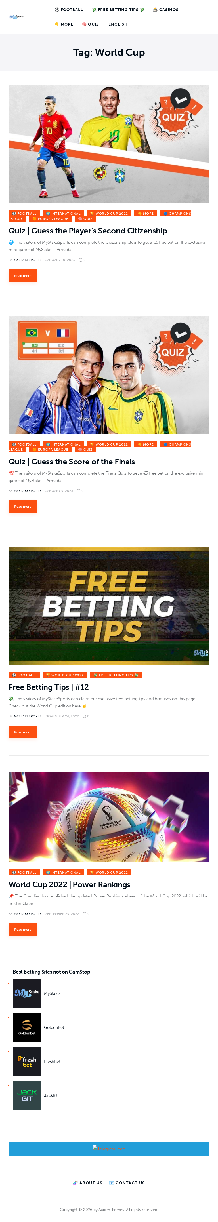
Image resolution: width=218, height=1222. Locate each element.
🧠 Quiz (85, 219)
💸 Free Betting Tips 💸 (116, 675)
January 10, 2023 (60, 260)
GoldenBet (54, 1027)
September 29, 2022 (62, 914)
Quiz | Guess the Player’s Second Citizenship (88, 230)
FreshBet (52, 1061)
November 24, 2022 (62, 716)
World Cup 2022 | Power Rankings (70, 884)
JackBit (51, 1095)
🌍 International (63, 214)
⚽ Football (24, 214)
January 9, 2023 (59, 491)
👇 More (146, 214)
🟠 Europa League (50, 219)
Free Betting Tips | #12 (49, 687)
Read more (23, 276)
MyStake (52, 993)
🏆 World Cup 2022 (109, 214)
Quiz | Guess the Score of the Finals (72, 461)
